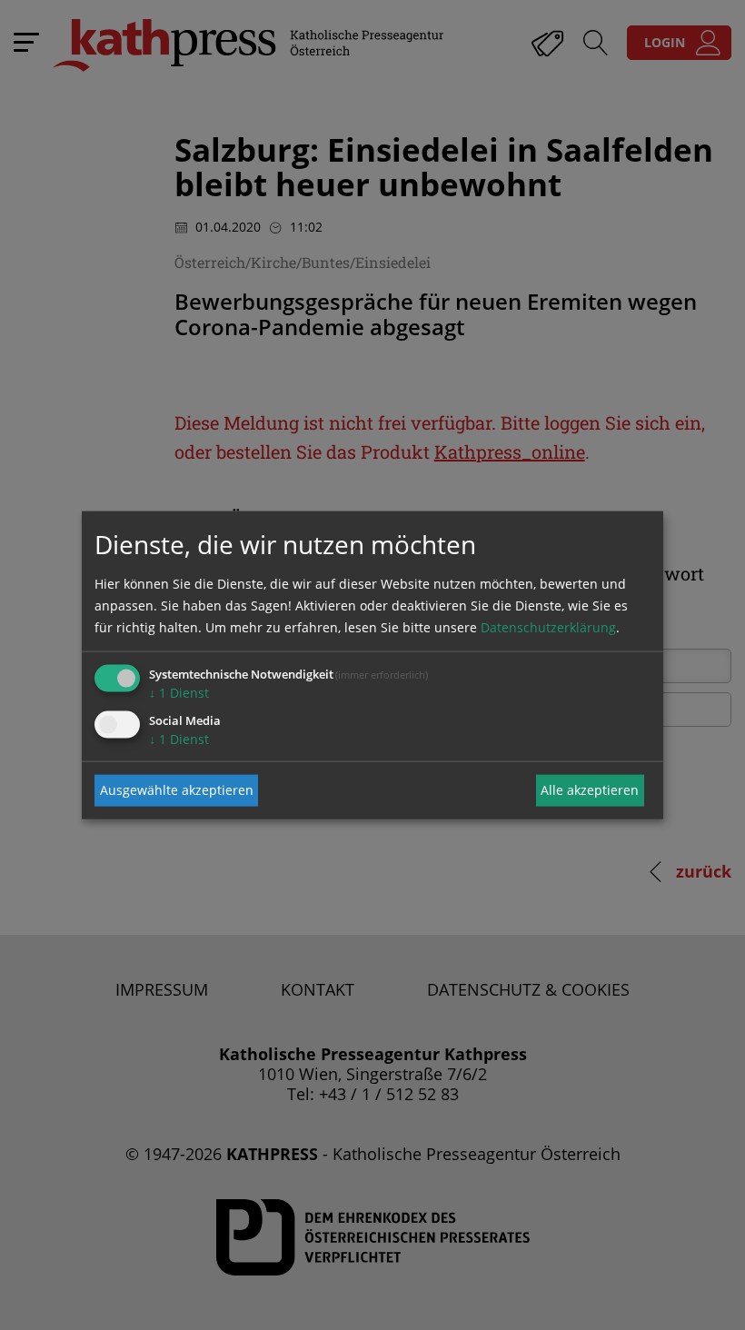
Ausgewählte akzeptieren (176, 790)
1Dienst (179, 691)
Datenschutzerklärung (548, 626)
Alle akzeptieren (590, 790)
